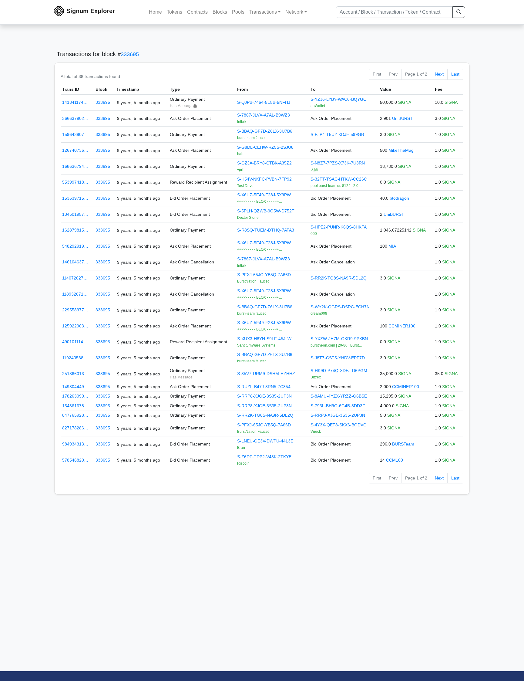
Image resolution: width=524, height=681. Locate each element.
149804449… (75, 386)
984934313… (75, 444)
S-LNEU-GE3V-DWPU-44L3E (265, 441)
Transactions (263, 12)
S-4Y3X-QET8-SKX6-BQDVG (339, 424)
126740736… (75, 150)
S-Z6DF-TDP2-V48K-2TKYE (264, 456)
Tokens (174, 12)
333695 (130, 54)
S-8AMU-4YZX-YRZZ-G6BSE (339, 396)
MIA (392, 246)
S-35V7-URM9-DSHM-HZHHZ (266, 373)
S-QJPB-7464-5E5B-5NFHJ (263, 102)
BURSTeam (403, 444)
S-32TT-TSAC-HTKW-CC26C (339, 179)
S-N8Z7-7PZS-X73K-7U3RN (338, 163)
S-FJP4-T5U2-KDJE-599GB (337, 134)
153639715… (75, 198)
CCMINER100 (401, 326)
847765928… (75, 415)
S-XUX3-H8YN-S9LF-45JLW (264, 338)
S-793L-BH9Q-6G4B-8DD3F (338, 405)
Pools (238, 12)
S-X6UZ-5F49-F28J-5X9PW (264, 194)
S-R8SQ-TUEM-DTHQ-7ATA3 (265, 230)
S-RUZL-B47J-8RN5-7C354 (264, 386)
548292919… (75, 246)
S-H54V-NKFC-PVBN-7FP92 (264, 179)
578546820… (75, 460)
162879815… (75, 230)
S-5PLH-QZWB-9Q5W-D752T (265, 210)
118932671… (75, 294)
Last (455, 74)
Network (294, 12)
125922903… (75, 326)
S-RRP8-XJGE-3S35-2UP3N (264, 396)
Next (439, 74)
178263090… (75, 396)
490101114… (74, 341)
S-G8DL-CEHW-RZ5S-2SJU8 (265, 147)
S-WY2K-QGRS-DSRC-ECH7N (340, 306)
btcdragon (399, 198)
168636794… (75, 166)
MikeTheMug (401, 150)
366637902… (75, 118)
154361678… (75, 405)
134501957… (75, 214)
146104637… (75, 261)
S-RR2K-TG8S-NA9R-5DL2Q (339, 278)
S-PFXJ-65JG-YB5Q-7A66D (264, 274)
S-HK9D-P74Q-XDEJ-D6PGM (339, 370)
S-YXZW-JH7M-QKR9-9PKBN (339, 338)
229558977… (75, 309)
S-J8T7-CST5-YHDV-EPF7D (338, 357)
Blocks (220, 12)
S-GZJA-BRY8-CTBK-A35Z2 (264, 163)
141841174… (75, 102)
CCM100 (394, 460)
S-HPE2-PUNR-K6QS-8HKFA (339, 227)
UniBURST (402, 118)
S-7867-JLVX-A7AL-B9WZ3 (263, 115)
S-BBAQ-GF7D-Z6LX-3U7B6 (264, 131)
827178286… (75, 427)
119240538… (75, 357)
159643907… (75, 134)
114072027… (75, 278)
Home (155, 12)
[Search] (458, 12)
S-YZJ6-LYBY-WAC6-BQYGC (338, 99)
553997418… (75, 182)
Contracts (197, 12)
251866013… (75, 373)
